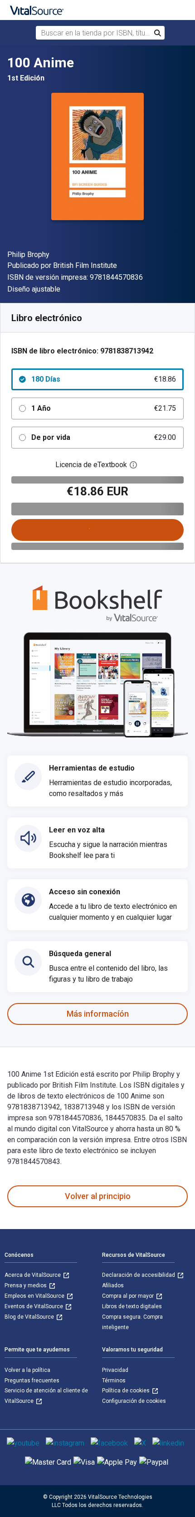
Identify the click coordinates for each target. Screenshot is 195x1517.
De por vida (103, 437)
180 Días (103, 379)
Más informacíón (98, 1013)
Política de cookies (126, 1390)
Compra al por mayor (128, 1296)
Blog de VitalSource (30, 1317)
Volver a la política (27, 1370)
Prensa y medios (26, 1285)
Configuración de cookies (134, 1401)
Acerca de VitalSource (33, 1275)
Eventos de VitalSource (34, 1306)
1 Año (103, 408)
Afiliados (113, 1285)
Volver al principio (98, 1196)
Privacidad (115, 1370)
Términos (114, 1380)
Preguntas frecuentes (32, 1380)
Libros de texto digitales (132, 1306)
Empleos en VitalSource (35, 1296)
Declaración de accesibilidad (139, 1275)
